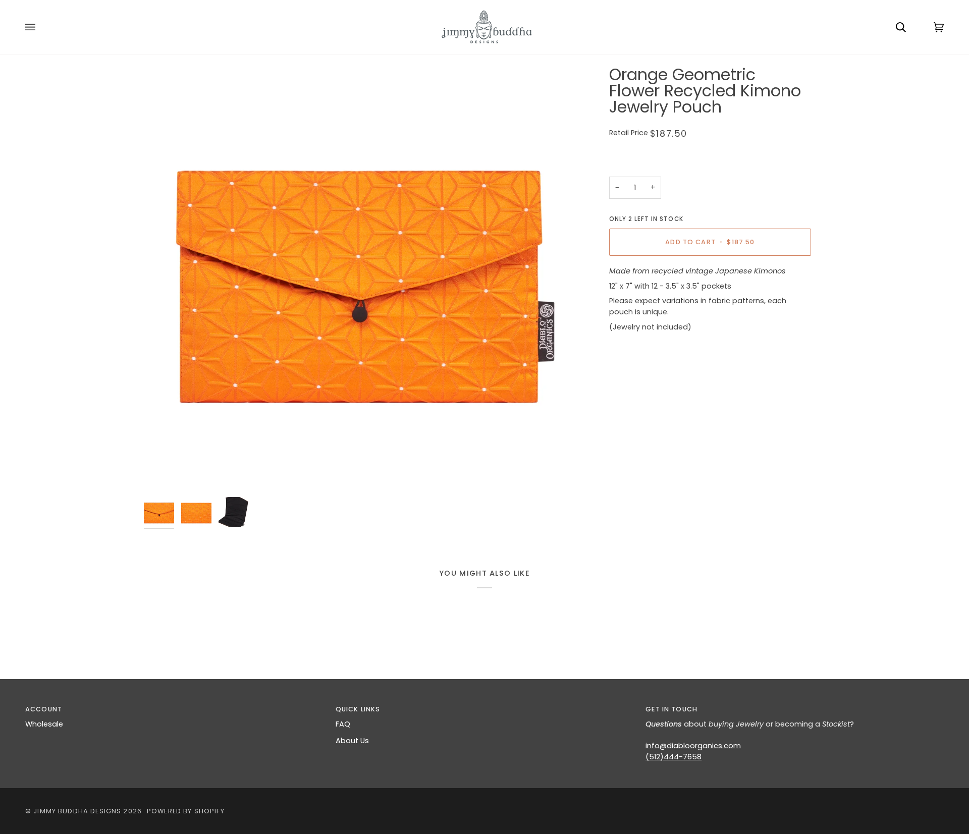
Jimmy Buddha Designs (77, 811)
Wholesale (44, 724)
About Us (352, 741)
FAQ (343, 724)
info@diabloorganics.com (693, 746)
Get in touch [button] (671, 709)
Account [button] (43, 709)
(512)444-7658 (673, 757)
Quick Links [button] (358, 709)
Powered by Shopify (186, 811)
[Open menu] (40, 27)
